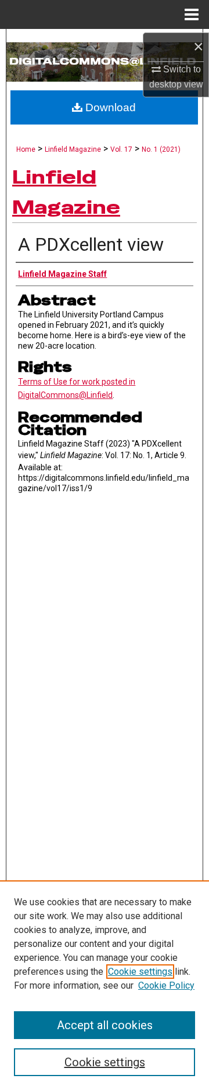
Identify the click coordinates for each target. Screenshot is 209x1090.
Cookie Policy (166, 985)
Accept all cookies (105, 1025)
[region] (104, 985)
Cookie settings (140, 971)
